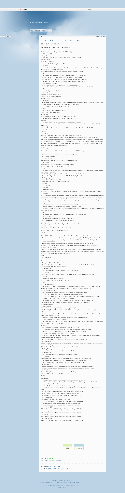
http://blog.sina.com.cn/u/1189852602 (39, 22)
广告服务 (54, 482)
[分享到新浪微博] (45, 458)
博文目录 (37, 31)
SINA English (76, 482)
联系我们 (59, 482)
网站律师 (70, 482)
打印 (54, 460)
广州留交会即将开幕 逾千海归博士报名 (57, 469)
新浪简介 (42, 482)
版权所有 (65, 487)
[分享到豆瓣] (50, 458)
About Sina (48, 482)
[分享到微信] (52, 458)
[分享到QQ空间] (48, 458)
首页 (32, 31)
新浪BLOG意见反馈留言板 (58, 480)
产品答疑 (82, 482)
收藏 (46, 460)
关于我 (43, 31)
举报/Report (59, 460)
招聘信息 (64, 482)
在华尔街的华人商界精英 (53, 466)
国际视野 (56, 44)
